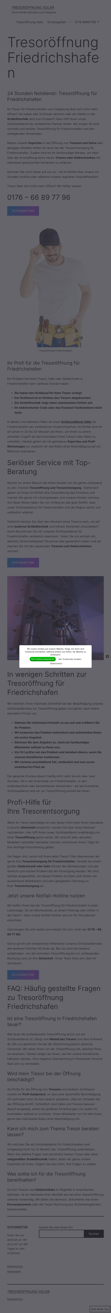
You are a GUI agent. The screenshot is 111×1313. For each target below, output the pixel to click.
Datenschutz (56, 663)
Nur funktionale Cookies (70, 659)
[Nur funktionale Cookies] (107, 656)
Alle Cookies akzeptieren (42, 659)
